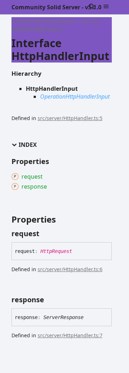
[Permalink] (45, 233)
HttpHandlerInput (35, 29)
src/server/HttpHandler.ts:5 (70, 118)
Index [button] (28, 144)
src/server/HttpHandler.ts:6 (70, 269)
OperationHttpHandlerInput (75, 96)
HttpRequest (56, 251)
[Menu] (110, 7)
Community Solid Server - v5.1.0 (56, 7)
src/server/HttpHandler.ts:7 (70, 335)
